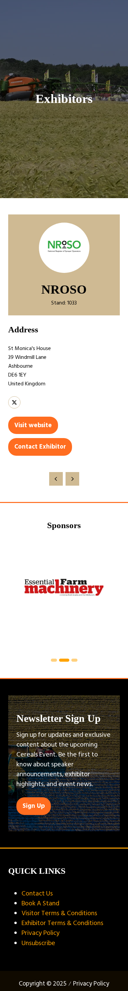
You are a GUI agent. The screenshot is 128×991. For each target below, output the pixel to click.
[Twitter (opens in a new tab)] (14, 402)
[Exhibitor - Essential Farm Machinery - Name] (64, 594)
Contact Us (37, 893)
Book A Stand (40, 903)
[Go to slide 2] (64, 660)
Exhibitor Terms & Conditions (62, 923)
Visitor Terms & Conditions (59, 913)
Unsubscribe (38, 943)
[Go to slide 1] (54, 660)
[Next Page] (72, 479)
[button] (33, 425)
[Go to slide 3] (74, 660)
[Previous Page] (56, 479)
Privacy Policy (41, 932)
